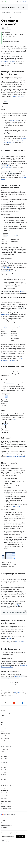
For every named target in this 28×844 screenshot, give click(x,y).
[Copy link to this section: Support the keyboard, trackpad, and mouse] (20, 188)
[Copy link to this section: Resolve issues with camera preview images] (16, 623)
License (8, 833)
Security (3, 715)
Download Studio (5, 792)
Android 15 (3, 769)
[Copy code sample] (26, 611)
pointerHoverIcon (7, 271)
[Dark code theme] (24, 611)
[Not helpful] (13, 17)
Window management (18, 96)
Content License (18, 692)
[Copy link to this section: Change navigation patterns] (2, 576)
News (2, 720)
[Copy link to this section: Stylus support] (12, 438)
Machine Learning (5, 733)
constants (22, 291)
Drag (14, 419)
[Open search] (17, 2)
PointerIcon (5, 267)
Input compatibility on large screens (16, 456)
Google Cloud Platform (6, 825)
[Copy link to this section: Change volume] (13, 659)
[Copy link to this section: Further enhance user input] (2, 369)
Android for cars (5, 756)
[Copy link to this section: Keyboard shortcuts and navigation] (2, 300)
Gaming (3, 731)
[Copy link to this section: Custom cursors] (13, 259)
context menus (10, 383)
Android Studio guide (6, 785)
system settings (19, 676)
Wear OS (3, 751)
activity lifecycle (14, 120)
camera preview (19, 641)
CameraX (8, 638)
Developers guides (5, 788)
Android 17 (3, 765)
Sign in (24, 1)
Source (3, 717)
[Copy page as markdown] (7, 28)
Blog (2, 722)
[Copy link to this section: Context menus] (13, 380)
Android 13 (3, 774)
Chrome (3, 820)
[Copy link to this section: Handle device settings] (22, 649)
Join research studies (6, 808)
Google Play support (6, 806)
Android (3, 710)
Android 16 (3, 767)
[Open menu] (2, 2)
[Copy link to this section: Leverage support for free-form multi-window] (19, 74)
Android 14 (3, 772)
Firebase (3, 823)
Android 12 (3, 777)
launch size (24, 138)
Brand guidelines (15, 833)
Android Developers (5, 12)
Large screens (4, 749)
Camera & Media (5, 738)
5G (2, 743)
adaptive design (16, 506)
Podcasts (3, 725)
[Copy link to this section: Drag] (6, 411)
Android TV (3, 758)
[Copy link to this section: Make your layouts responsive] (12, 465)
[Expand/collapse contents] (10, 33)
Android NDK (4, 795)
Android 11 (3, 779)
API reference (4, 790)
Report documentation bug (7, 803)
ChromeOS (20, 7)
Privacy (3, 740)
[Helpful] (10, 17)
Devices (12, 7)
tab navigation (5, 314)
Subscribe (20, 836)
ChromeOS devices (5, 754)
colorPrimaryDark (7, 167)
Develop (4, 7)
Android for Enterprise (6, 713)
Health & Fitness (5, 736)
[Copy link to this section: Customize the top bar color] (2, 153)
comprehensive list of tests (8, 62)
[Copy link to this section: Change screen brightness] (20, 671)
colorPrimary (5, 165)
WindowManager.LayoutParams (10, 678)
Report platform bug (6, 801)
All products (4, 827)
